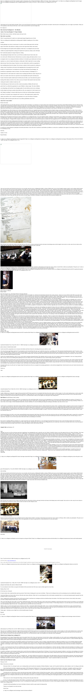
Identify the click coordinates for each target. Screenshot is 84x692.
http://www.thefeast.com (12, 560)
